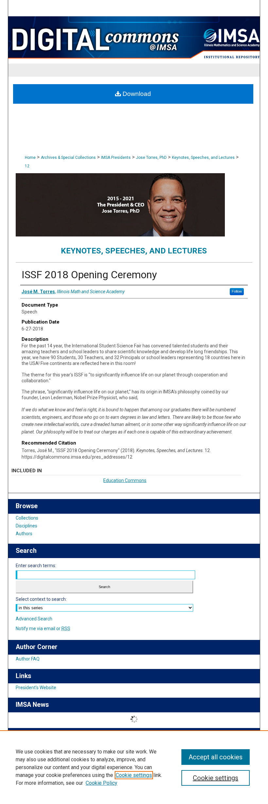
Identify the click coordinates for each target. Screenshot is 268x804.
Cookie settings (134, 775)
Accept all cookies (216, 757)
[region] (134, 767)
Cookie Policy (101, 783)
